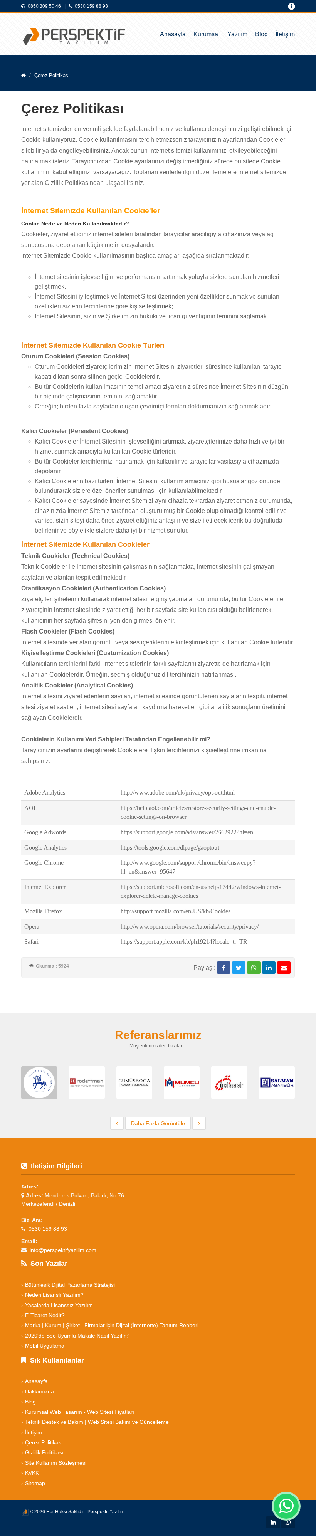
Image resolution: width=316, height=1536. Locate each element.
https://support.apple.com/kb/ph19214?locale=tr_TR (184, 941)
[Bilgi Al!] (287, 7)
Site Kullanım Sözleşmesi (55, 1463)
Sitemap (35, 1483)
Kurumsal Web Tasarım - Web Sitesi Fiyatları (79, 1412)
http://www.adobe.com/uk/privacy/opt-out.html (178, 792)
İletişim (285, 34)
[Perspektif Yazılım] (71, 28)
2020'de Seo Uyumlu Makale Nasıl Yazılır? (77, 1336)
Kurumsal (206, 34)
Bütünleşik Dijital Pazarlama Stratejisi (70, 1285)
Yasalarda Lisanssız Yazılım (59, 1305)
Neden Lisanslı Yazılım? (54, 1295)
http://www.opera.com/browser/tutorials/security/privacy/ (190, 926)
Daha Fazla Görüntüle (158, 1123)
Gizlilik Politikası (44, 1452)
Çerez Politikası (44, 1442)
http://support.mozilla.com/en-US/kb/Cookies (175, 911)
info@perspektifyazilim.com (63, 1250)
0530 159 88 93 (91, 6)
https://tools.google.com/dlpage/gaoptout (170, 847)
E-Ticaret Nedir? (45, 1315)
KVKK (32, 1473)
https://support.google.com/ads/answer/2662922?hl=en (187, 832)
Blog (261, 34)
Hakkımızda (39, 1391)
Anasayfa (173, 34)
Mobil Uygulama (44, 1346)
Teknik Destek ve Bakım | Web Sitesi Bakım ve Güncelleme (97, 1422)
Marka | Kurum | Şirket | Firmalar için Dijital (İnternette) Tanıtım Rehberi (111, 1325)
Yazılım (237, 34)
